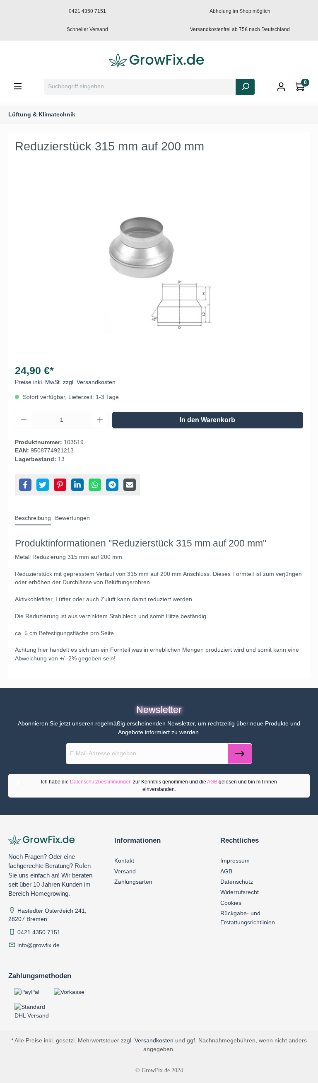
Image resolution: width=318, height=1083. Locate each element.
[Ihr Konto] (281, 87)
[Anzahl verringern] (23, 420)
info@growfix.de (38, 945)
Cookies (230, 902)
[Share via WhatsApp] (95, 485)
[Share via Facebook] (25, 485)
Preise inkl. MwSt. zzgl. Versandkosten (65, 382)
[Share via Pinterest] (60, 485)
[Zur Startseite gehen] (159, 60)
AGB (212, 782)
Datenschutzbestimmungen (101, 782)
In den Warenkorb (207, 419)
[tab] (33, 518)
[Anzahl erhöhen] (100, 420)
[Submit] (239, 753)
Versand (125, 871)
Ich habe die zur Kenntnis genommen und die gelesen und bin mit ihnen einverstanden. (159, 785)
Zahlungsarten (133, 881)
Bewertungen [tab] (72, 518)
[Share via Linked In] (77, 485)
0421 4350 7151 (38, 932)
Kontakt (124, 860)
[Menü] (17, 86)
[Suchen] (245, 86)
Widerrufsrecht (239, 892)
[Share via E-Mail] (129, 485)
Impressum (235, 860)
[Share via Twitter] (42, 485)
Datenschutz (236, 881)
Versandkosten (154, 1040)
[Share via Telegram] (112, 485)
